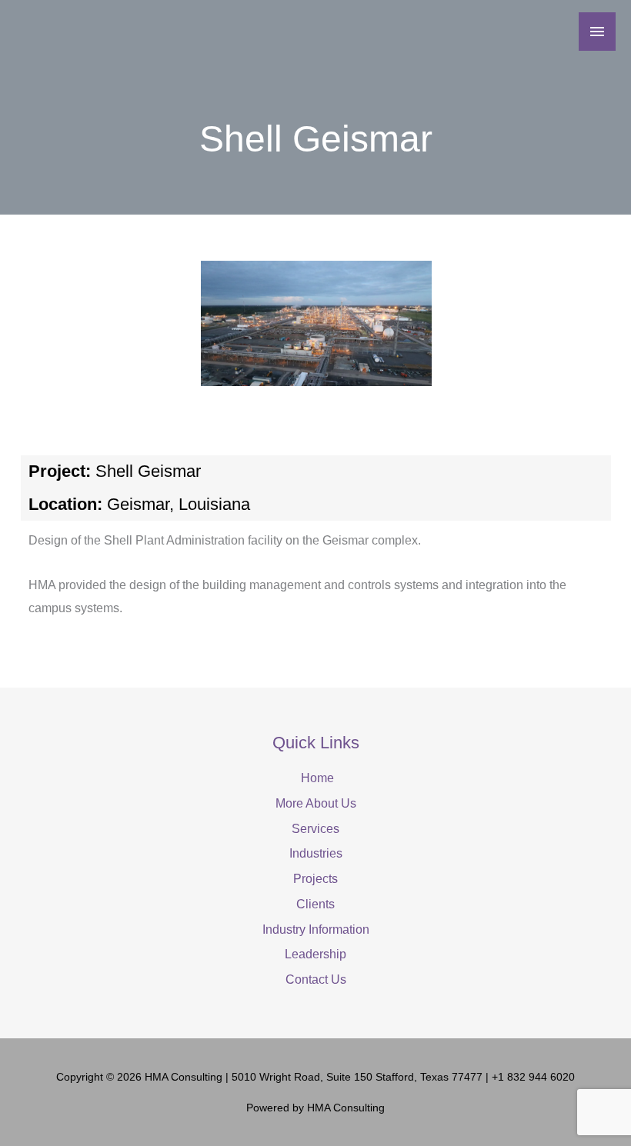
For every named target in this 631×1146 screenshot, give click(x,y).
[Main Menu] (597, 31)
